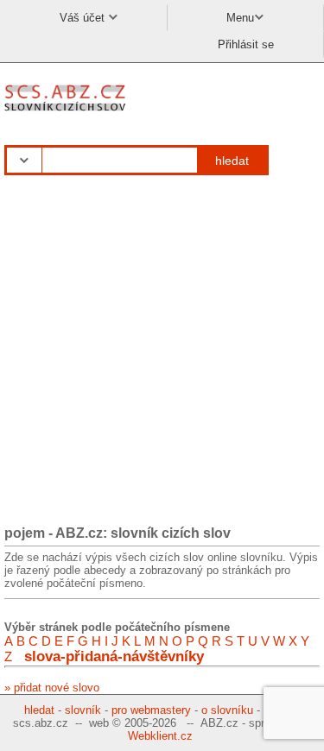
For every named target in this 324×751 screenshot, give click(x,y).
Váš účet (84, 17)
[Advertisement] (162, 351)
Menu (240, 17)
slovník (83, 710)
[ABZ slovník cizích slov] (67, 111)
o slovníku (227, 710)
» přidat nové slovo (51, 687)
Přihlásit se (246, 44)
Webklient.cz (160, 735)
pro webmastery (151, 710)
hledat (232, 160)
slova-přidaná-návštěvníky (114, 656)
